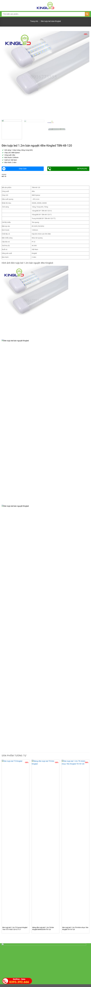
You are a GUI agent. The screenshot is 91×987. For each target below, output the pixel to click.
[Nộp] (87, 14)
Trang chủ (34, 21)
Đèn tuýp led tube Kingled (51, 21)
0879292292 (82, 169)
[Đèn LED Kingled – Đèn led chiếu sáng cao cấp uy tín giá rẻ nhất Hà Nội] (45, 5)
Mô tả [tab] (4, 176)
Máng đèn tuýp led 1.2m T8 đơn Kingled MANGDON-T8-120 (43, 929)
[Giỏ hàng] (88, 5)
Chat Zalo (23, 169)
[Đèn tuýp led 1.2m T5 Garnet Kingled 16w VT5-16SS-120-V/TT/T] (15, 842)
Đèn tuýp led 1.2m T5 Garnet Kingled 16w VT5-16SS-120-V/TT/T (14, 929)
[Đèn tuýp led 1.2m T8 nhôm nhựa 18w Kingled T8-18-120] (75, 842)
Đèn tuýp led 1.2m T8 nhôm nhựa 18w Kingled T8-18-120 (75, 929)
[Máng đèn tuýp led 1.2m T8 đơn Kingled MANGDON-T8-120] (45, 842)
